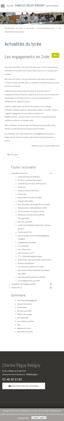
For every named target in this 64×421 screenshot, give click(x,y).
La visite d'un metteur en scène (31, 267)
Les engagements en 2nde (27, 57)
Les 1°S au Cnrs (24, 249)
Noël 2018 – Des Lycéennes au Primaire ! (35, 260)
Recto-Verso (17, 287)
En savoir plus (23, 418)
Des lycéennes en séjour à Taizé (31, 211)
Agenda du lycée (24, 328)
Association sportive (25, 321)
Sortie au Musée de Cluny (28, 190)
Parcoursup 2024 (25, 222)
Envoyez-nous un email (25, 386)
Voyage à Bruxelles (26, 201)
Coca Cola (22, 194)
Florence (21, 187)
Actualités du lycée (46, 28)
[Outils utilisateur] (55, 55)
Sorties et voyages (24, 314)
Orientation (22, 307)
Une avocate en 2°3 (26, 253)
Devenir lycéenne (24, 304)
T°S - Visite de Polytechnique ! (30, 256)
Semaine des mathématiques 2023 (32, 208)
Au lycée (30, 28)
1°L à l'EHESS (23, 246)
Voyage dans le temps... (27, 242)
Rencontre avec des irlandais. (30, 197)
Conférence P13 (25, 232)
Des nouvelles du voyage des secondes (34, 204)
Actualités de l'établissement (24, 284)
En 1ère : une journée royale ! (30, 180)
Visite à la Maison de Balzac (29, 177)
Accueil (19, 28)
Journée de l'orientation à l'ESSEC (32, 277)
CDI (18, 324)
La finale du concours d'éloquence (32, 183)
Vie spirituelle (23, 318)
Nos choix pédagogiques (27, 300)
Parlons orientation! (26, 263)
